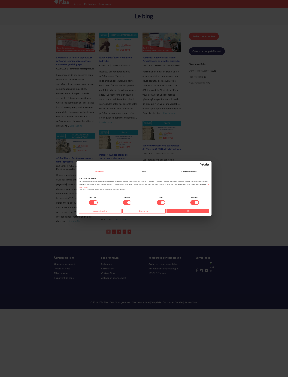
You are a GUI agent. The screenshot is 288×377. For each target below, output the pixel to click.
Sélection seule (144, 211)
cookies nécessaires (100, 211)
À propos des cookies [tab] (189, 171)
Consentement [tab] (99, 171)
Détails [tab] (144, 171)
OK (188, 211)
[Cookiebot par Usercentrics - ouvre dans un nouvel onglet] (196, 164)
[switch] (127, 202)
